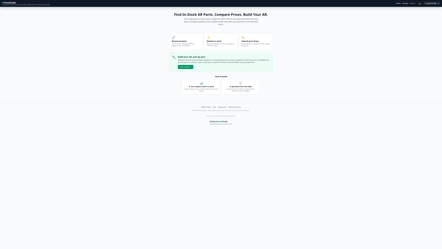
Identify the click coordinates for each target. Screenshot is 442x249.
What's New (206, 107)
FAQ (214, 107)
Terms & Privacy (234, 107)
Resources (222, 107)
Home (398, 3)
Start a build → (185, 67)
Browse (405, 3)
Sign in (412, 3)
